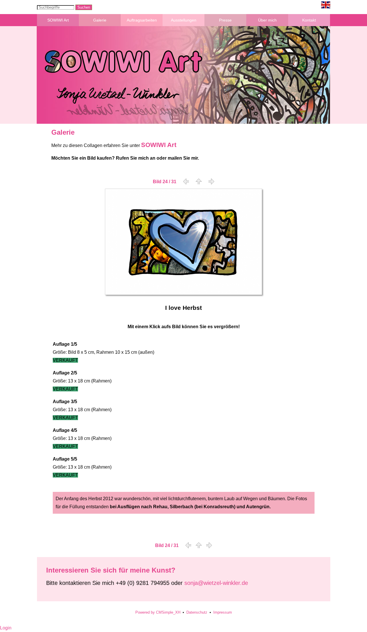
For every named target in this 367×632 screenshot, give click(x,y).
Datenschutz (196, 612)
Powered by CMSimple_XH (157, 612)
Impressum (222, 612)
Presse (225, 20)
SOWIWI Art (58, 20)
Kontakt (309, 20)
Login (5, 627)
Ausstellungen (183, 20)
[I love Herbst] (183, 293)
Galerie (99, 20)
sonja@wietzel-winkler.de (216, 583)
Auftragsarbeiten (142, 20)
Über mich (267, 20)
